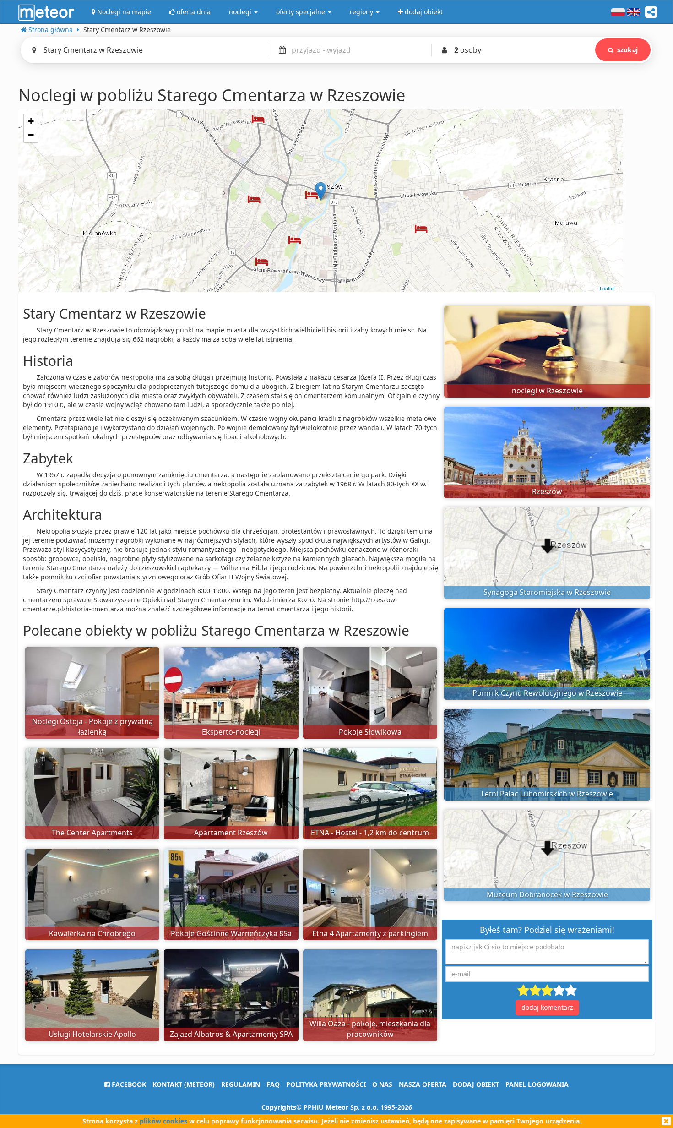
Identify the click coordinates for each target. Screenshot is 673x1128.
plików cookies (163, 1121)
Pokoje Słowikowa (370, 732)
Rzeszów (547, 491)
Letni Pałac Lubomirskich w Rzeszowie (547, 794)
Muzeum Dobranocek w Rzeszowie (547, 894)
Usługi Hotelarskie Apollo (92, 1034)
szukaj (627, 49)
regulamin (240, 1084)
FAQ (273, 1084)
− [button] (31, 135)
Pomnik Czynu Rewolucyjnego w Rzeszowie (547, 693)
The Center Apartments (92, 833)
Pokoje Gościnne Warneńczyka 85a (231, 933)
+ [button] (31, 121)
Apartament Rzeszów (231, 833)
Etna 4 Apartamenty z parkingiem (370, 933)
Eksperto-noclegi (231, 732)
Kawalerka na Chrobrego (92, 933)
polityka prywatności (326, 1084)
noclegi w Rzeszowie (547, 391)
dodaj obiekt (476, 1084)
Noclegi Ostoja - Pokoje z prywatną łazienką (92, 726)
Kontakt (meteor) (183, 1084)
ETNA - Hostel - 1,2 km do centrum (370, 833)
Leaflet (607, 288)
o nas (382, 1084)
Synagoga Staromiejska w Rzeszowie (547, 592)
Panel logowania (537, 1084)
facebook (128, 1084)
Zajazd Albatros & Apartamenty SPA (231, 1034)
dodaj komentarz (547, 1007)
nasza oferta (422, 1084)
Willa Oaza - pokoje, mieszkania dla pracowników (369, 1029)
